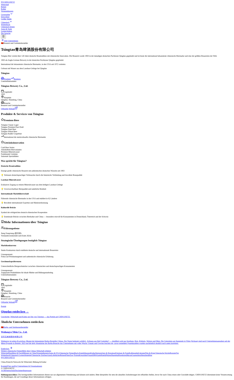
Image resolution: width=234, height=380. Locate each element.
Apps (49, 355)
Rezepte (173, 353)
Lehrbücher (55, 355)
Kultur (3, 9)
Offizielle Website (8, 109)
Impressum (27, 371)
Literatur (141, 353)
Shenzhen (144, 355)
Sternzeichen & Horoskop (105, 353)
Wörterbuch (5, 355)
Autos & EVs (54, 353)
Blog (150, 355)
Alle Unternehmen (11, 41)
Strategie (27, 355)
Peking (108, 355)
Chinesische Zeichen (39, 355)
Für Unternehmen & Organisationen (28, 366)
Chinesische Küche (162, 353)
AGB (3, 371)
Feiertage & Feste (122, 353)
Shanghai (114, 355)
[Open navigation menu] (3, 37)
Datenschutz (10, 371)
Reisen (3, 7)
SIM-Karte (96, 355)
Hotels (103, 355)
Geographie (5, 15)
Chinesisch (5, 22)
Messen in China (29, 353)
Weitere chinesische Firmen (11, 351)
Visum (89, 355)
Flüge (67, 355)
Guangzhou (136, 355)
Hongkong (122, 355)
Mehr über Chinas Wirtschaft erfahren (36, 351)
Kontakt (4, 366)
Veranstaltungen (7, 11)
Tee (177, 353)
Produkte (7, 79)
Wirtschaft (5, 5)
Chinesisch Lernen (17, 355)
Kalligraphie (133, 353)
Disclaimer (19, 371)
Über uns (10, 366)
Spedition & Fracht (16, 353)
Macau (129, 355)
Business (17, 79)
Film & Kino (150, 353)
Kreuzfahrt (83, 355)
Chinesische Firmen (66, 353)
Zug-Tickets (74, 355)
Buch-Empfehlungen (82, 353)
